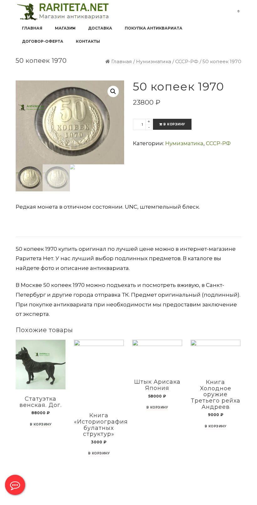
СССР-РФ (186, 61)
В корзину (174, 124)
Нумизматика (153, 61)
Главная (121, 61)
